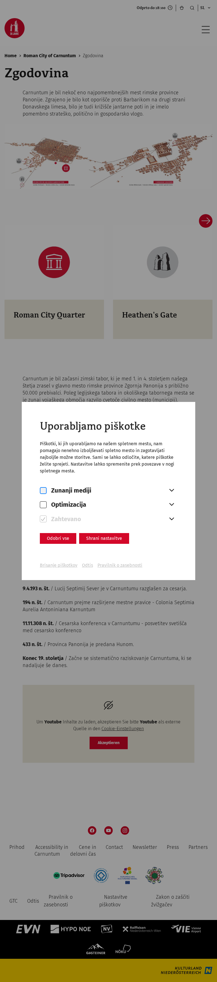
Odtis (87, 565)
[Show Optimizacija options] (171, 504)
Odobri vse (58, 538)
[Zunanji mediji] (43, 490)
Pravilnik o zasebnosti (119, 565)
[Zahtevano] (43, 519)
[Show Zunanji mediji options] (171, 490)
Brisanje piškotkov (58, 565)
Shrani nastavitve (104, 538)
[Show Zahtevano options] (171, 519)
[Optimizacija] (43, 504)
